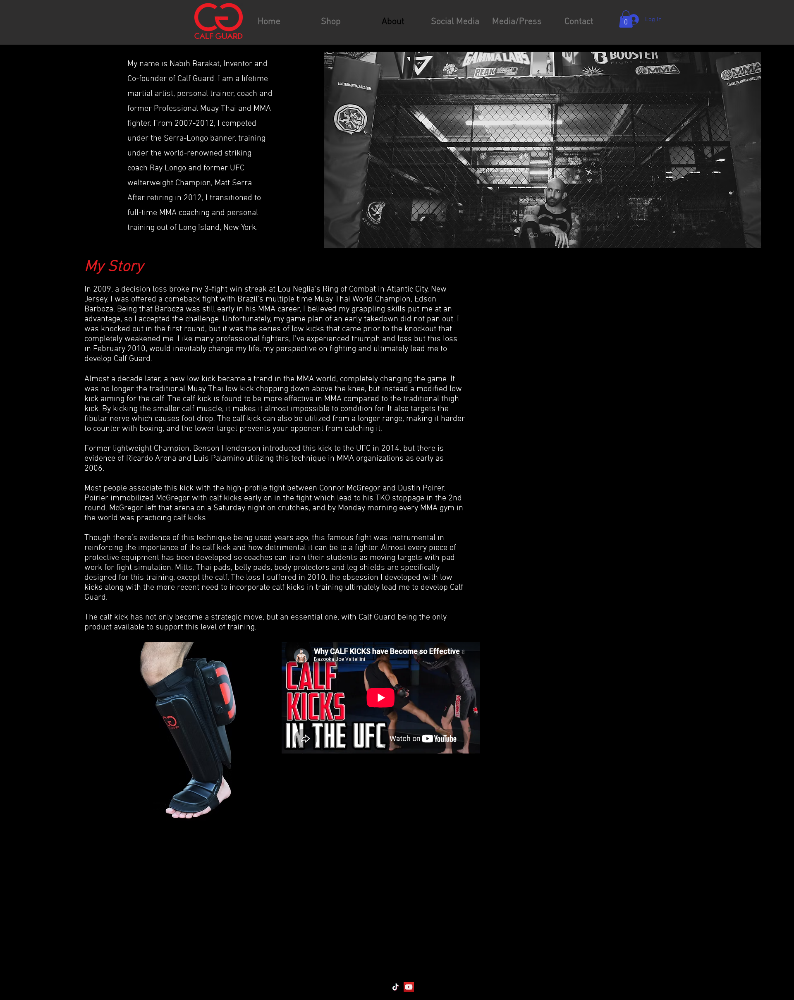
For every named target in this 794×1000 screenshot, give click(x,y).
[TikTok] (395, 987)
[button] (626, 19)
